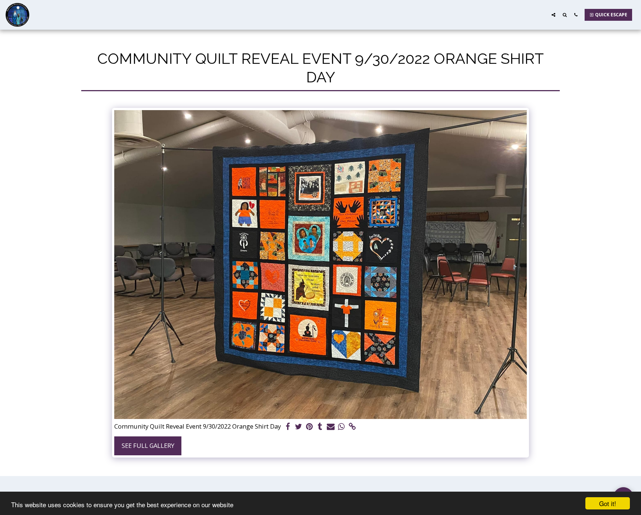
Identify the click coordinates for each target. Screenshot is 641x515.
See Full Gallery (148, 445)
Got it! (607, 503)
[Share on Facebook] (288, 427)
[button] (553, 14)
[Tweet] (299, 427)
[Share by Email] (331, 427)
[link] (352, 427)
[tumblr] (320, 427)
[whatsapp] (341, 427)
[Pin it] (309, 427)
